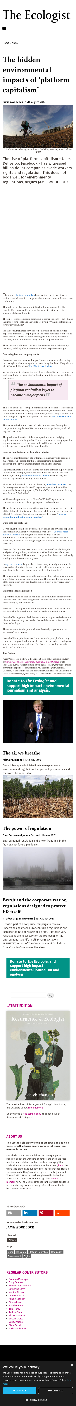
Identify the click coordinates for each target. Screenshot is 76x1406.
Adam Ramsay (16, 1295)
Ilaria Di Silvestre (18, 1328)
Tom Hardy (14, 1308)
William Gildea (16, 1318)
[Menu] (4, 29)
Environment (14, 1256)
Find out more (35, 1107)
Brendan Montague (19, 1279)
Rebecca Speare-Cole (20, 1285)
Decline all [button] (55, 1390)
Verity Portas (16, 1322)
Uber (10, 1251)
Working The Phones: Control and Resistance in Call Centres (32, 662)
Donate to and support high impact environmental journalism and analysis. (38, 686)
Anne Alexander (17, 1298)
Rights (27, 1256)
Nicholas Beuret (17, 1315)
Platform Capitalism (38, 1251)
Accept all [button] (19, 1390)
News (15, 42)
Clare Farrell (15, 1325)
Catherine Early (17, 1289)
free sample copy (32, 1113)
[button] (13, 1213)
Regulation (56, 1251)
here (60, 1165)
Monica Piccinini (17, 1292)
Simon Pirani (15, 1302)
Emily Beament (16, 1282)
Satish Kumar (16, 1305)
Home (6, 42)
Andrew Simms (17, 1312)
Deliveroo (21, 1251)
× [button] (71, 1365)
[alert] (38, 1383)
